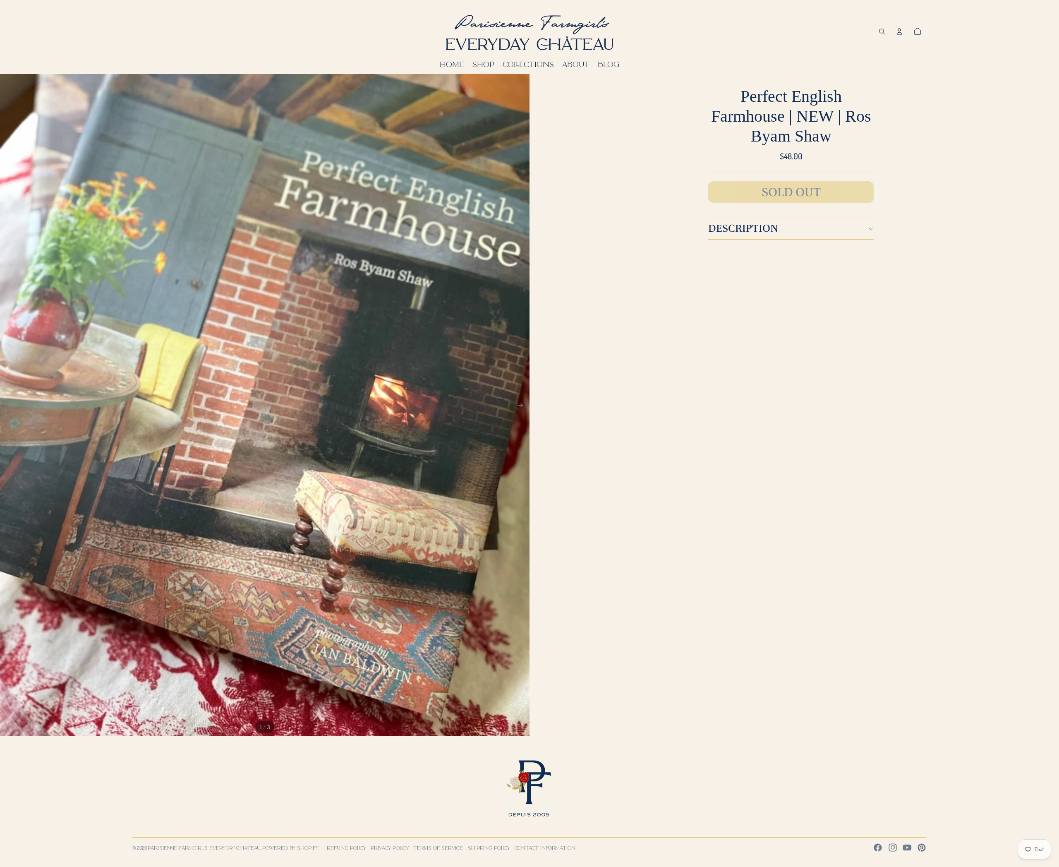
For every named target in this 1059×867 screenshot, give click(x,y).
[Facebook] (878, 848)
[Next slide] (523, 405)
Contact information (545, 847)
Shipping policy (489, 847)
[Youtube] (907, 848)
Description (743, 228)
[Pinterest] (922, 848)
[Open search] (882, 31)
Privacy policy (390, 847)
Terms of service (438, 847)
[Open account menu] (899, 31)
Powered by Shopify (290, 847)
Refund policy (346, 847)
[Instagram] (893, 848)
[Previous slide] (7, 405)
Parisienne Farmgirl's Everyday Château (204, 847)
